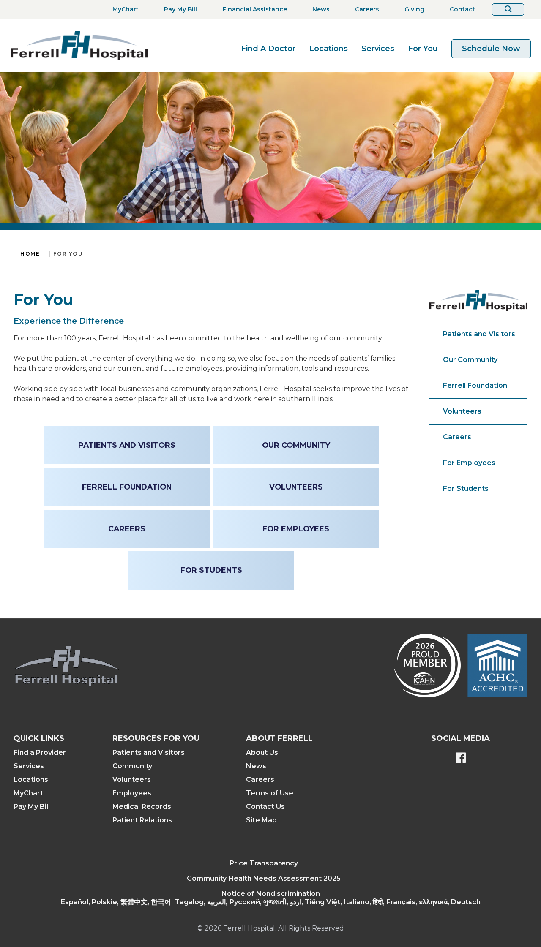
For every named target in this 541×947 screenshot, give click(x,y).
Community (132, 766)
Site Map (261, 820)
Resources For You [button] (155, 738)
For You (423, 48)
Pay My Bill (32, 807)
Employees (131, 793)
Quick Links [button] (39, 738)
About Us (262, 752)
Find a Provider (40, 752)
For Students (466, 488)
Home (30, 253)
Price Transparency (264, 863)
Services (377, 48)
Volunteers (462, 411)
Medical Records (141, 807)
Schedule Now (491, 48)
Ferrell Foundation (475, 385)
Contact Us (265, 807)
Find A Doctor (268, 48)
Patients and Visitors (479, 334)
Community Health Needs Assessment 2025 (264, 878)
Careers (457, 437)
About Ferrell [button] (279, 738)
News (256, 766)
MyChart (28, 793)
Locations (328, 48)
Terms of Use (269, 793)
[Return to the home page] (79, 45)
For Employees (469, 463)
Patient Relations (142, 820)
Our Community (470, 360)
